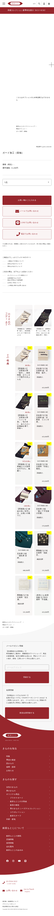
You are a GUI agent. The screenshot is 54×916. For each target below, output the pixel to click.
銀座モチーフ (15, 816)
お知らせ (10, 771)
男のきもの (11, 791)
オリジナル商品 (12, 794)
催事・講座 (11, 767)
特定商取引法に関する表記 (10, 906)
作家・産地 (11, 819)
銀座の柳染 (14, 805)
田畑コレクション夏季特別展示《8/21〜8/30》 (27, 10)
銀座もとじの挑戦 (13, 836)
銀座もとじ (15, 3)
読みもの (10, 763)
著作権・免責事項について (10, 901)
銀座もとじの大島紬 (18, 802)
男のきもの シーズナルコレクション (25, 809)
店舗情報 (10, 839)
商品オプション (21, 129)
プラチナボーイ (16, 798)
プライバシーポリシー (9, 904)
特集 (8, 756)
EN (34, 4)
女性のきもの (12, 787)
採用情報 (10, 843)
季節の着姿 (11, 760)
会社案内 (10, 847)
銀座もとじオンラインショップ (25, 126)
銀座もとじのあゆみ (14, 850)
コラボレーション (17, 812)
